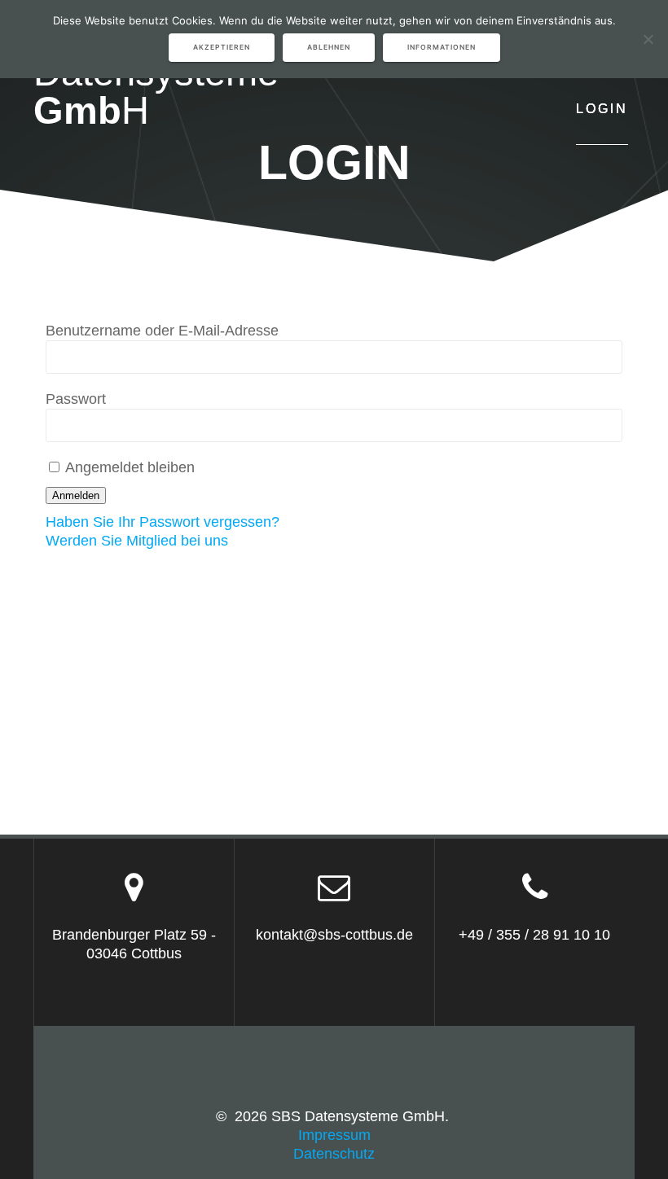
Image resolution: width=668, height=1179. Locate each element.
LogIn (602, 108)
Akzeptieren (221, 47)
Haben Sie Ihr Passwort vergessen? (162, 522)
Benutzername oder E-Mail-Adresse (162, 330)
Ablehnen (328, 47)
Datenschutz (334, 1154)
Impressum (334, 1135)
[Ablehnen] (647, 39)
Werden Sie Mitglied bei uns (137, 541)
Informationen (441, 47)
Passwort (76, 399)
